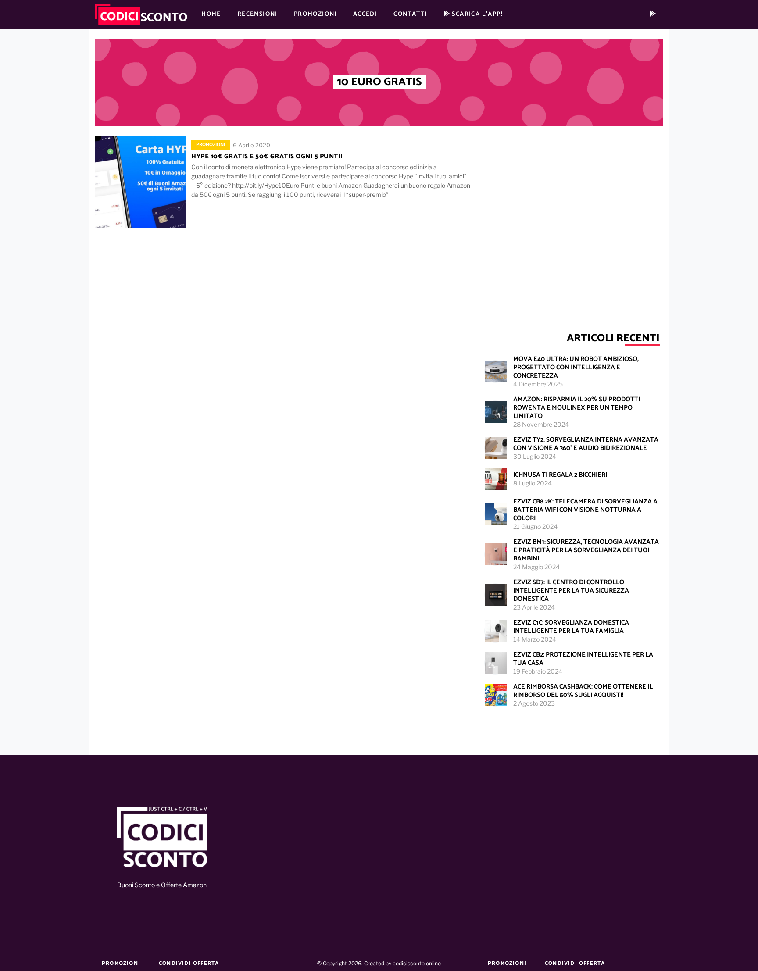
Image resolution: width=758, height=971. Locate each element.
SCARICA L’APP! (476, 14)
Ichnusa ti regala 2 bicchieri (560, 475)
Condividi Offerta (189, 963)
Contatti (410, 14)
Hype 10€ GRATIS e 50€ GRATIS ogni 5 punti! (266, 156)
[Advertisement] (572, 218)
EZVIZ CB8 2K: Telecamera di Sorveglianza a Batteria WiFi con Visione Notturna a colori (585, 509)
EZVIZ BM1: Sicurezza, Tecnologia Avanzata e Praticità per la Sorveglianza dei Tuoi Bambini (586, 550)
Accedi (365, 14)
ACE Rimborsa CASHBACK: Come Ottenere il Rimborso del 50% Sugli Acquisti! (583, 690)
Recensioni (257, 14)
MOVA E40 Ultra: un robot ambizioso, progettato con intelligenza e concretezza (576, 367)
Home (211, 14)
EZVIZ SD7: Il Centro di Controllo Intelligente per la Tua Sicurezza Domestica (571, 590)
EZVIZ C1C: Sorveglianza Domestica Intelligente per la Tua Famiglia (571, 626)
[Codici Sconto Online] (162, 838)
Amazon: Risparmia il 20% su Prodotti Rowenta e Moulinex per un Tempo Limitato (576, 407)
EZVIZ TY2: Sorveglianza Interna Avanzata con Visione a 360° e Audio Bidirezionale (585, 444)
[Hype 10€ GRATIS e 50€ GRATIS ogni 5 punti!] (140, 182)
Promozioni (315, 14)
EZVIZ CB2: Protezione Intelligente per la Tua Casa (583, 658)
